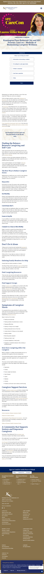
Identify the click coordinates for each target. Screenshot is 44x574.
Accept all (6, 570)
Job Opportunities (26, 546)
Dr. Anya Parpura (13, 298)
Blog (14, 472)
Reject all (12, 570)
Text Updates (5, 556)
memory (22, 239)
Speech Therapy (35, 484)
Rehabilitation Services (28, 519)
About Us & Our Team (6, 512)
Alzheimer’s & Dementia (28, 533)
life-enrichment (9, 450)
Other (14, 78)
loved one (20, 265)
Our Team (5, 481)
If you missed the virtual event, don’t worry (11, 123)
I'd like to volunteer (17, 68)
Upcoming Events (5, 546)
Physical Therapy (35, 479)
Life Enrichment (6, 482)
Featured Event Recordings (7, 548)
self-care (23, 162)
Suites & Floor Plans (6, 519)
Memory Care (25, 512)
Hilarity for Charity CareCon (8, 415)
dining (10, 452)
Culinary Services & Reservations (8, 520)
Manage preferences (21, 570)
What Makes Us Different (7, 514)
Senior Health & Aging (27, 532)
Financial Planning (5, 533)
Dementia (4, 100)
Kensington (5, 106)
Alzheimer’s (21, 98)
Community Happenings (28, 537)
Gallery (3, 517)
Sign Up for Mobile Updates (28, 540)
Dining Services (6, 484)
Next (21, 83)
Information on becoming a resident (21, 59)
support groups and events (22, 398)
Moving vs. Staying (5, 530)
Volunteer (4, 558)
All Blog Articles (26, 538)
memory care (21, 434)
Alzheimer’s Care (21, 479)
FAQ (3, 535)
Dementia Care (20, 481)
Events (28, 472)
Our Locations (5, 515)
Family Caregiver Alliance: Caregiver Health (11, 413)
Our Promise (4, 442)
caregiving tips (8, 288)
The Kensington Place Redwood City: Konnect (12, 418)
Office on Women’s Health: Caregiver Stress (11, 423)
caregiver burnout (12, 314)
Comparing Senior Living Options (8, 532)
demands (24, 247)
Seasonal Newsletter (6, 524)
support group (9, 285)
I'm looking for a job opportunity (20, 64)
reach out (4, 458)
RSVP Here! (33, 3)
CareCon (4, 112)
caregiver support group (11, 390)
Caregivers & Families (22, 37)
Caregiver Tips (26, 530)
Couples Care (25, 517)
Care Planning (26, 535)
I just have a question (18, 73)
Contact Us (21, 472)
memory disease (8, 155)
